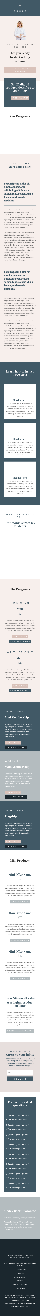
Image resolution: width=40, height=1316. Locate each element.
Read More (21, 636)
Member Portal (21, 641)
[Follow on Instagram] (18, 11)
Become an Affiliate (21, 1031)
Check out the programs (21, 70)
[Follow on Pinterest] (21, 11)
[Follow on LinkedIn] (24, 11)
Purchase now (21, 902)
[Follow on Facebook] (15, 11)
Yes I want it (20, 98)
